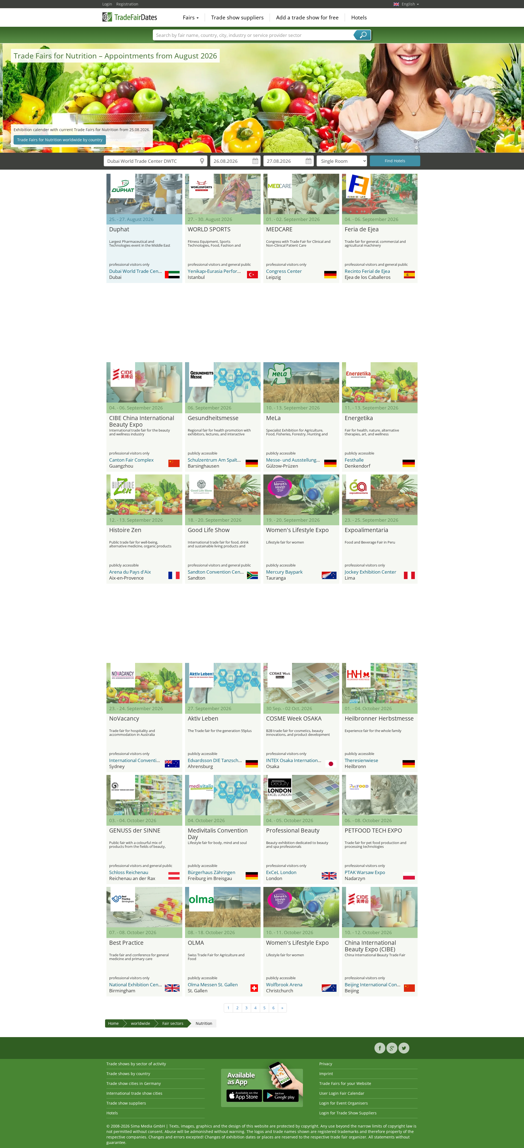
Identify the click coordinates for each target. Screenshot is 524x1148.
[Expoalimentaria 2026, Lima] (380, 494)
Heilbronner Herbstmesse (379, 718)
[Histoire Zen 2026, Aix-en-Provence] (144, 494)
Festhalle (354, 460)
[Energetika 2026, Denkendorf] (380, 382)
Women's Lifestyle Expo (297, 530)
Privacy (325, 1063)
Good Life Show (209, 530)
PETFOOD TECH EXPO (373, 830)
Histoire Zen (125, 530)
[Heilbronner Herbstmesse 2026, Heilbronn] (380, 683)
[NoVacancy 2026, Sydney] (144, 683)
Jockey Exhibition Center (370, 572)
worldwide (140, 1023)
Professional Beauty (293, 830)
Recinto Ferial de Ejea (367, 271)
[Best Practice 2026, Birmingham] (144, 907)
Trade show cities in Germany (133, 1083)
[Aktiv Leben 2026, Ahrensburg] (223, 683)
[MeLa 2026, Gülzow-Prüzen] (301, 382)
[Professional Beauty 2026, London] (301, 795)
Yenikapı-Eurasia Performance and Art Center (236, 271)
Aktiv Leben (203, 718)
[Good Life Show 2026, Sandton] (223, 494)
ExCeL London (281, 872)
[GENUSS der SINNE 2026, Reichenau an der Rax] (144, 795)
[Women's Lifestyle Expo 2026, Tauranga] (301, 494)
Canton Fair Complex (131, 460)
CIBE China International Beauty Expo (141, 421)
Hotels (359, 17)
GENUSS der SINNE (134, 830)
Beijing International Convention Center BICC (392, 984)
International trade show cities (134, 1093)
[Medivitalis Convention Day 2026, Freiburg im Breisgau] (223, 795)
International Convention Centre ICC (147, 760)
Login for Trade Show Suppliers (348, 1112)
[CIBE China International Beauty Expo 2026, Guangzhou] (144, 382)
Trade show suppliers (237, 17)
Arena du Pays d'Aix (130, 572)
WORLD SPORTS (209, 229)
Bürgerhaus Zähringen (211, 872)
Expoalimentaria (366, 530)
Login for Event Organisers (343, 1103)
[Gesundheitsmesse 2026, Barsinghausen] (223, 382)
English (409, 4)
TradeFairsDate (129, 16)
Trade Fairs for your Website (345, 1083)
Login (107, 4)
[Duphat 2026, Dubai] (144, 194)
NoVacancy (124, 718)
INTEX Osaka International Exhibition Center (312, 760)
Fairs (189, 17)
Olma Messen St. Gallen (213, 984)
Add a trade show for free (307, 17)
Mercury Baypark (284, 572)
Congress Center (284, 271)
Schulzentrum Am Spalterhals (219, 460)
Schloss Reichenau (128, 872)
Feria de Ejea (362, 229)
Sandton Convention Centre (217, 572)
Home (113, 1023)
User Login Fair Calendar (341, 1093)
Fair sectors (172, 1023)
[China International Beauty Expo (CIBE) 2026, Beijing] (380, 907)
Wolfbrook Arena (284, 984)
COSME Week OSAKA (293, 718)
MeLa (273, 418)
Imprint (326, 1073)
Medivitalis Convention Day (218, 834)
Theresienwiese (361, 760)
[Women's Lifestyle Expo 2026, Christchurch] (301, 907)
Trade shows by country (128, 1073)
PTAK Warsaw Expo (365, 872)
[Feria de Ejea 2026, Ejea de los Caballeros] (380, 194)
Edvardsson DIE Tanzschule (216, 760)
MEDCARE (279, 229)
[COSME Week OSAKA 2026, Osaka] (301, 683)
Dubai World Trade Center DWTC (144, 271)
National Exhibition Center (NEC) (143, 984)
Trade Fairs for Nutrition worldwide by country (59, 139)
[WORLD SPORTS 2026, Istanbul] (223, 194)
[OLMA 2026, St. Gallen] (223, 907)
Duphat (119, 229)
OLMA (196, 942)
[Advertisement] (262, 322)
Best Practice (126, 942)
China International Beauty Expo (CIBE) (370, 946)
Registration (127, 4)
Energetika (359, 418)
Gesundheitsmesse (213, 418)
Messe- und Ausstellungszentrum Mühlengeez (315, 460)
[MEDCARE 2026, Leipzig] (301, 194)
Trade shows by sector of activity (136, 1063)
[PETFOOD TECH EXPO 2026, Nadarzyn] (380, 795)
